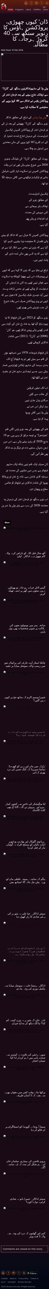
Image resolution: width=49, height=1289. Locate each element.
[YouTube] (26, 3)
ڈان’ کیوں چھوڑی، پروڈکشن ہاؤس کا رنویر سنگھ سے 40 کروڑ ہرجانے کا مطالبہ (25, 33)
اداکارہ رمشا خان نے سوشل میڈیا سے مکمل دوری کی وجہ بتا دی (24, 987)
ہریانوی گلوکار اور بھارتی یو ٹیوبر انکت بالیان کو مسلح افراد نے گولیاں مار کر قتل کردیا (25, 844)
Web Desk (6, 50)
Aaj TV (3, 1282)
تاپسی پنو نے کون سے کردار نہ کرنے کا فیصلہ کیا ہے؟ (26, 733)
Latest (28, 9)
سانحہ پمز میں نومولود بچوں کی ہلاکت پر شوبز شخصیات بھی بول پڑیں (27, 628)
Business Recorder (24, 1282)
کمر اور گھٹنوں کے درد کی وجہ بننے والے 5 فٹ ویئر (26, 1234)
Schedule (4, 1278)
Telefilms (37, 9)
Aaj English (12, 1282)
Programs (19, 9)
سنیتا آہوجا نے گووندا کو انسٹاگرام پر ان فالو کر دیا (25, 1128)
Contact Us (34, 1278)
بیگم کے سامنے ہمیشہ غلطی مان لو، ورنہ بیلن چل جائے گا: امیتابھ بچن (25, 880)
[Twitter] (42, 3)
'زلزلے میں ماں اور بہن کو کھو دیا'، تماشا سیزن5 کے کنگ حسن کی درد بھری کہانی (26, 769)
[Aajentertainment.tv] (3, 6)
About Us (13, 1278)
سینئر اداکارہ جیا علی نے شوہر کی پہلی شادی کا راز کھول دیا (26, 915)
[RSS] (47, 3)
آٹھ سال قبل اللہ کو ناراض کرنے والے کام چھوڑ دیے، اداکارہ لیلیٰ (25, 554)
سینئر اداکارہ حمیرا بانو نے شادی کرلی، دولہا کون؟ (27, 1200)
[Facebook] (31, 3)
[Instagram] (36, 3)
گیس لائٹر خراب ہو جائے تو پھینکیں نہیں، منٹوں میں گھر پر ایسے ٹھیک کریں (26, 590)
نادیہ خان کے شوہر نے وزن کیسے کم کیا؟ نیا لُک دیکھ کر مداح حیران (25, 1021)
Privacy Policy (23, 1278)
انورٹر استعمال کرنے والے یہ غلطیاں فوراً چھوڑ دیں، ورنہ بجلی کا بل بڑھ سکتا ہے (26, 951)
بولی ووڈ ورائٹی (39, 117)
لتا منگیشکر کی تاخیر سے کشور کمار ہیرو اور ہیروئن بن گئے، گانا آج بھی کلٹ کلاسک (25, 807)
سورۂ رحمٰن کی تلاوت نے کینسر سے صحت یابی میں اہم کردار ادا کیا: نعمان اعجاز (25, 1057)
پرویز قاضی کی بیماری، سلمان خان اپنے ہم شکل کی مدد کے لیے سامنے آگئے (25, 1164)
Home (10, 9)
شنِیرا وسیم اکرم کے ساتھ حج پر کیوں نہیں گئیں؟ (24, 698)
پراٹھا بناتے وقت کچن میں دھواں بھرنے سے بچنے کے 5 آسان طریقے (24, 1093)
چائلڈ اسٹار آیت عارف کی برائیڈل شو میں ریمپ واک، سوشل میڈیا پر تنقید (24, 664)
